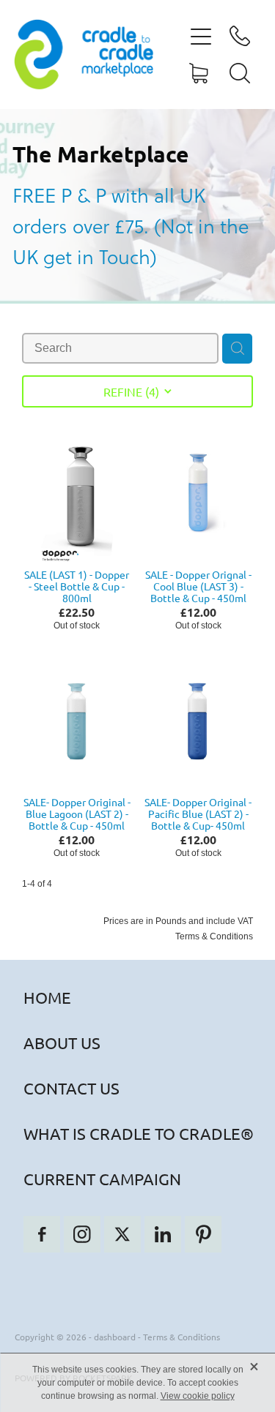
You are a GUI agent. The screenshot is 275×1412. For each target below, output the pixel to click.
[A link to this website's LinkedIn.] (162, 1234)
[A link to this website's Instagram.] (82, 1234)
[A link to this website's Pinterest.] (203, 1234)
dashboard (115, 1336)
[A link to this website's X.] (122, 1234)
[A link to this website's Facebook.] (41, 1234)
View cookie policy (198, 1396)
